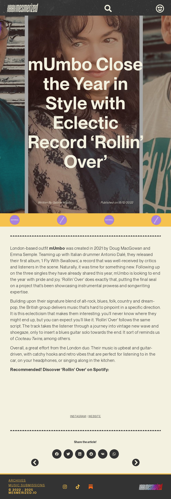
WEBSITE (94, 416)
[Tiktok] (77, 486)
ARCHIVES (17, 480)
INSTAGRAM (78, 416)
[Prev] (58, 462)
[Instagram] (65, 486)
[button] (57, 454)
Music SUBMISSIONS (27, 485)
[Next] (113, 462)
